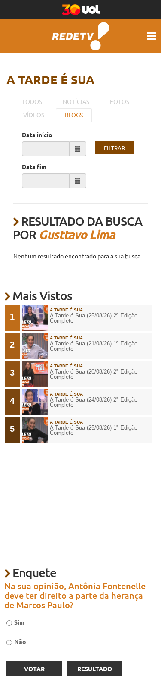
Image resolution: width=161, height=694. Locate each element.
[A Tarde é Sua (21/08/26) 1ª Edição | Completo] (35, 346)
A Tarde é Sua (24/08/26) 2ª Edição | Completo (95, 402)
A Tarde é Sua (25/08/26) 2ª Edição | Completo (95, 318)
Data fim (34, 166)
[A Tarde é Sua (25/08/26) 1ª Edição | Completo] (35, 430)
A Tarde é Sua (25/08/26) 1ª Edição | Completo (95, 430)
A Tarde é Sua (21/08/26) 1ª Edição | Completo (95, 346)
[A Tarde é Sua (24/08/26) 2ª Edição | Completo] (35, 402)
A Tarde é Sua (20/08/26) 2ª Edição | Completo (95, 374)
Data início (37, 134)
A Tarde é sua (50, 79)
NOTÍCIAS (76, 101)
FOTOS (119, 101)
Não (20, 641)
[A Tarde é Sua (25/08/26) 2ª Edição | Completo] (35, 318)
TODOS (32, 101)
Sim (19, 622)
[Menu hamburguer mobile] (152, 36)
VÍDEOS (33, 115)
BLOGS (74, 115)
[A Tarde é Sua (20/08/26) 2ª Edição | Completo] (35, 374)
